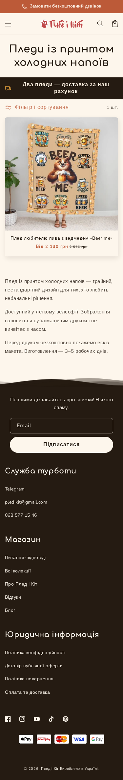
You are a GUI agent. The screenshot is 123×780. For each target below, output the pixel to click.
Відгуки (13, 597)
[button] (8, 23)
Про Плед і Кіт (21, 584)
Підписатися (61, 444)
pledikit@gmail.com (26, 502)
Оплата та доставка (27, 692)
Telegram (15, 489)
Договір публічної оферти (34, 666)
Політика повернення (29, 679)
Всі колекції (18, 571)
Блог (10, 610)
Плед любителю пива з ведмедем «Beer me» (61, 238)
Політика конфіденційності (35, 653)
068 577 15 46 (21, 515)
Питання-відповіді (25, 557)
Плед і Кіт (50, 768)
